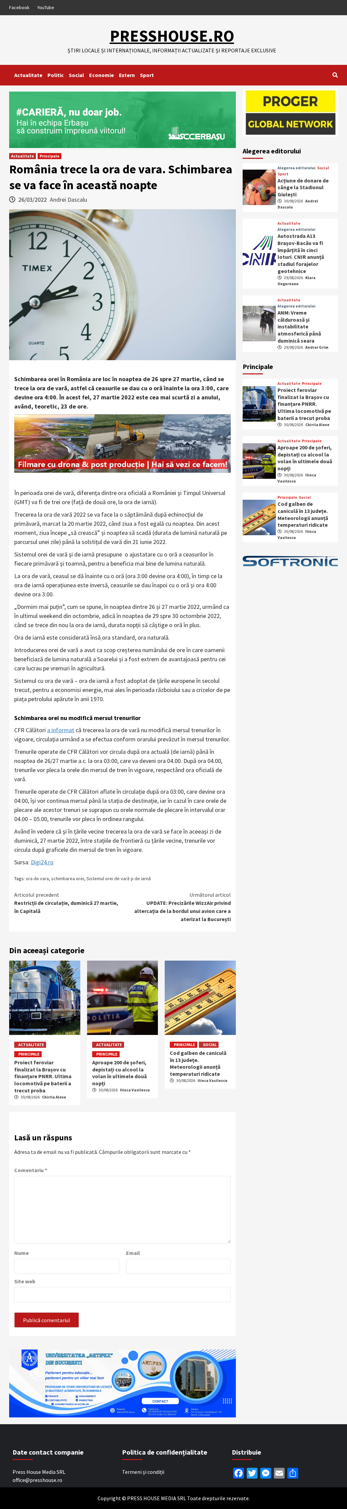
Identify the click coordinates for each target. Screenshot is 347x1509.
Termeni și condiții (143, 1471)
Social (76, 75)
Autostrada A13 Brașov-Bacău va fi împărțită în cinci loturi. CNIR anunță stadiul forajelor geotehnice (301, 253)
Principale (49, 155)
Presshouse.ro (172, 36)
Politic (55, 75)
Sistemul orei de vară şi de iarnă (118, 878)
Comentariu (30, 1170)
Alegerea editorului (296, 168)
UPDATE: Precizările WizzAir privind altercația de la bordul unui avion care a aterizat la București (182, 906)
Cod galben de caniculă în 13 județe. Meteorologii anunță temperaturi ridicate (198, 1063)
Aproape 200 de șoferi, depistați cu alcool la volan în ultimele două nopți (119, 1073)
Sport (147, 75)
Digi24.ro (42, 862)
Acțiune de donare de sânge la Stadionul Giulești (303, 187)
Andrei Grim (316, 347)
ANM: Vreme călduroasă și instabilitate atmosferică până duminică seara (299, 326)
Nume (21, 1253)
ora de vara (37, 878)
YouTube (45, 7)
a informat (60, 730)
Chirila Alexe (54, 1096)
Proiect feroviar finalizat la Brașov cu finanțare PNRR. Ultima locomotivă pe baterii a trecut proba (43, 1076)
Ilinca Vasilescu (135, 1089)
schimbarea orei (67, 878)
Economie (101, 75)
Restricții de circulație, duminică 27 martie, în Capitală (66, 902)
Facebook (19, 7)
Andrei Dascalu (68, 199)
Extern (127, 75)
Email (133, 1253)
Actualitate (28, 75)
